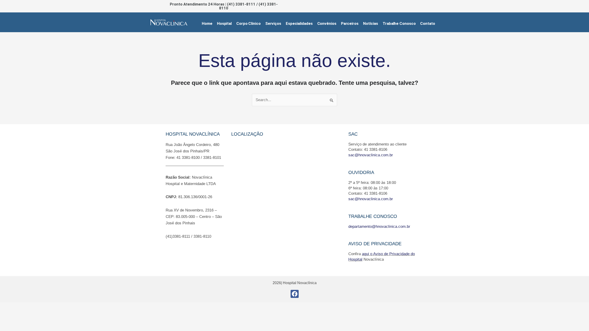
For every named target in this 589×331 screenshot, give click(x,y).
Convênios (326, 23)
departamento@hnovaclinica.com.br (379, 226)
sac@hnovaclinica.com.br (370, 155)
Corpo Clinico (248, 23)
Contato (427, 23)
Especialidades (299, 23)
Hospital (224, 23)
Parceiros (349, 23)
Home (207, 23)
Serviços (273, 23)
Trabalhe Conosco (399, 23)
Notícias (370, 23)
